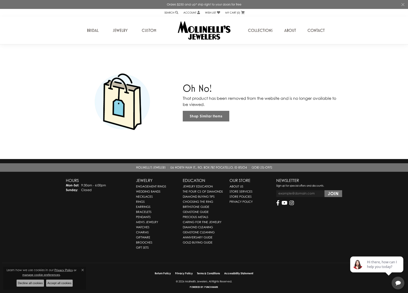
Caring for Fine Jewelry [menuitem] (202, 222)
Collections (260, 30)
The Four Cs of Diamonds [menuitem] (203, 191)
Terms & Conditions (208, 273)
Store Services (241, 191)
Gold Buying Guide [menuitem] (197, 242)
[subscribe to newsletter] (333, 193)
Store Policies (241, 196)
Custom (149, 30)
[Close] (402, 4)
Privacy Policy (241, 201)
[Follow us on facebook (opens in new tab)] (277, 203)
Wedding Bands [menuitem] (148, 191)
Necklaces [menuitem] (144, 196)
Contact (316, 30)
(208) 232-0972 (262, 167)
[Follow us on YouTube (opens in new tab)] (284, 203)
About (290, 30)
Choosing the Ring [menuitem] (198, 201)
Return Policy (163, 273)
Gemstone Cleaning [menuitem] (199, 232)
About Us (236, 186)
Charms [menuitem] (142, 232)
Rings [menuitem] (140, 201)
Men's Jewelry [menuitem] (147, 222)
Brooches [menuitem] (144, 242)
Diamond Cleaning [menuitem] (198, 227)
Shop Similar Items (206, 116)
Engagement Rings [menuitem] (151, 186)
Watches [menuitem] (142, 227)
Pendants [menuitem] (143, 217)
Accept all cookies (59, 283)
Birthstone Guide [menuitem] (196, 206)
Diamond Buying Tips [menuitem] (199, 196)
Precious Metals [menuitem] (195, 217)
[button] (171, 12)
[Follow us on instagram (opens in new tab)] (291, 203)
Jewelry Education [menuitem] (198, 186)
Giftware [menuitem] (143, 237)
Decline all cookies (30, 283)
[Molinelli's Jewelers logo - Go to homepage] (204, 30)
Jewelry (120, 30)
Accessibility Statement (238, 273)
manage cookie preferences (41, 274)
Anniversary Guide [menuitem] (197, 237)
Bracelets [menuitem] (144, 212)
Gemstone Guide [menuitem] (196, 212)
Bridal (93, 30)
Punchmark (211, 287)
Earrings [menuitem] (143, 206)
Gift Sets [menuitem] (142, 247)
